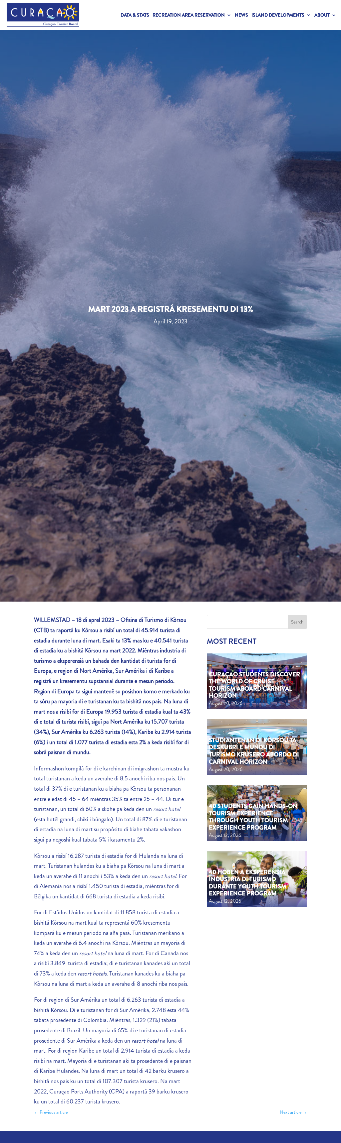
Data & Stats (135, 15)
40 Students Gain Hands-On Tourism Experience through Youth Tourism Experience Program (253, 817)
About (322, 15)
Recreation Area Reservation (189, 15)
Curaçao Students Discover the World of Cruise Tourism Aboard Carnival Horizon (254, 685)
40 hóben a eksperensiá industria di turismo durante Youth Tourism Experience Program (247, 883)
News (241, 15)
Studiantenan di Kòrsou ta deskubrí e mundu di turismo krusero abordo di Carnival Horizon (254, 751)
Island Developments (277, 15)
